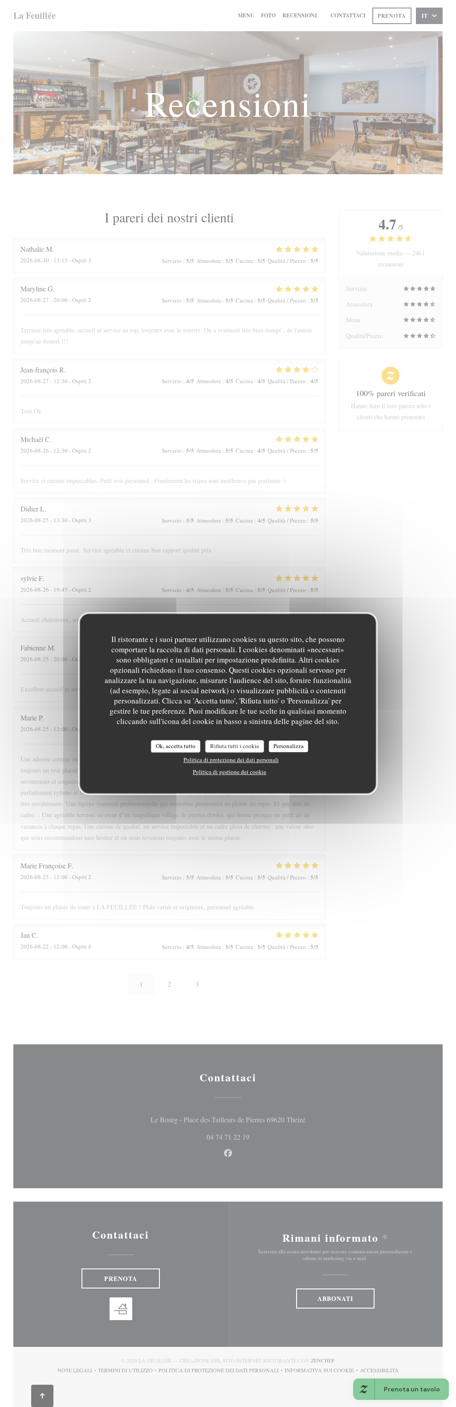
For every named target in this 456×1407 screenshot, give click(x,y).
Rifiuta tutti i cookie (234, 746)
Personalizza (288, 746)
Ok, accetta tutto (175, 746)
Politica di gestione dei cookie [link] (229, 772)
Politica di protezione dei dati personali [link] (231, 760)
